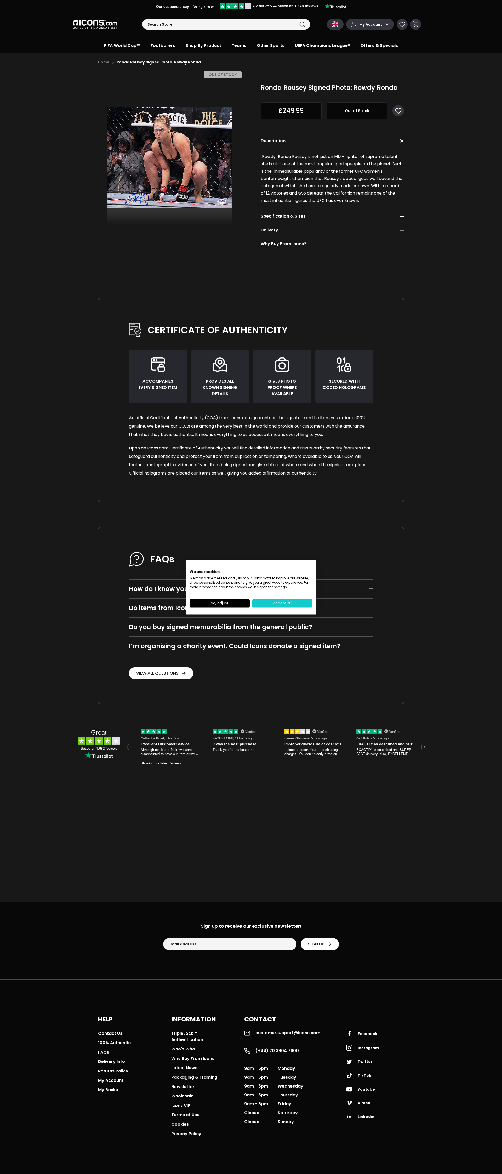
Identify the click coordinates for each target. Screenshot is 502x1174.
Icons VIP (180, 1105)
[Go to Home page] (95, 24)
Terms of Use (185, 1115)
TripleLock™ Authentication (187, 1036)
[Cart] (415, 24)
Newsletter (183, 1087)
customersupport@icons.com (287, 1033)
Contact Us (110, 1033)
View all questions (157, 673)
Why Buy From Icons (192, 1058)
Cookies (180, 1124)
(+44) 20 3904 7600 (277, 1051)
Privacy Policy (186, 1134)
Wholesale (182, 1096)
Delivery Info (111, 1062)
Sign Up (316, 944)
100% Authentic (114, 1043)
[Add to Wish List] (398, 110)
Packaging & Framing (194, 1077)
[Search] (302, 24)
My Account (110, 1080)
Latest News (184, 1068)
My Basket (109, 1090)
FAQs (103, 1052)
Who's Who (183, 1049)
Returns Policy (113, 1071)
